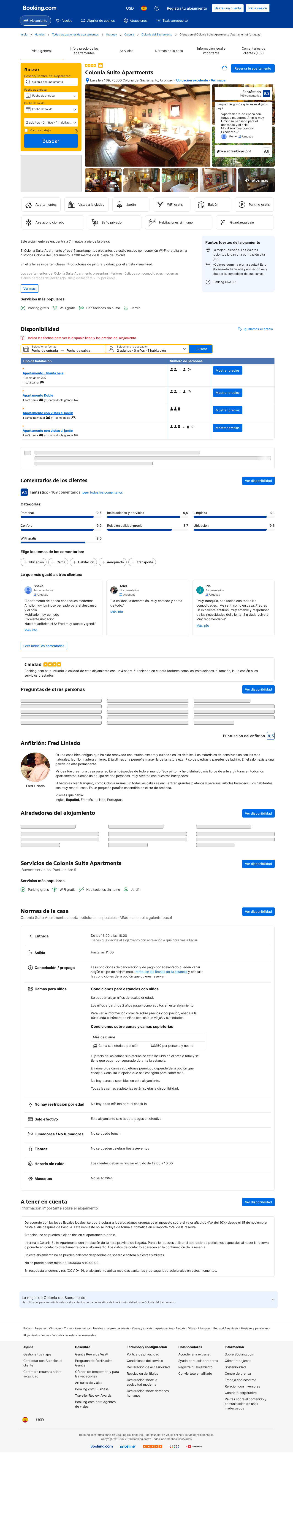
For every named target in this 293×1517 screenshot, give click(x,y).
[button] (51, 122)
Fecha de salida (34, 103)
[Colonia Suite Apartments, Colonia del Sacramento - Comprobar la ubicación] (87, 80)
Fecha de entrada (35, 89)
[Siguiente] (269, 128)
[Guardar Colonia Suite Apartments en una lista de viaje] (224, 68)
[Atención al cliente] (156, 8)
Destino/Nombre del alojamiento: (47, 76)
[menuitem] (35, 21)
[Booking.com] (39, 8)
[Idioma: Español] (143, 8)
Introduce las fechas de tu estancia (161, 1119)
